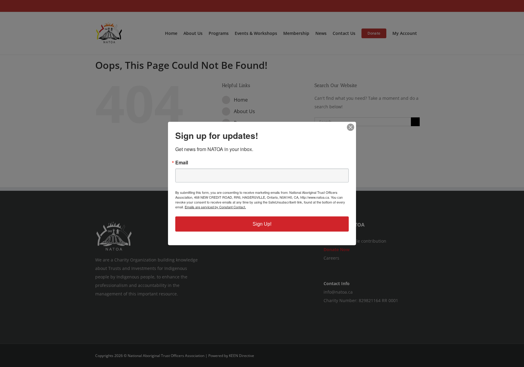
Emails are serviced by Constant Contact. (215, 206)
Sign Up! (262, 224)
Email (181, 162)
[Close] (350, 127)
